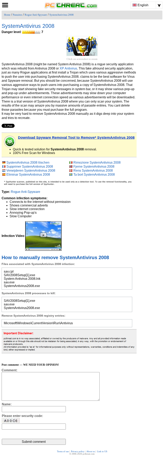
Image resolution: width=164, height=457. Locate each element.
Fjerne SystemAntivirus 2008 (93, 166)
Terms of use (63, 451)
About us (90, 451)
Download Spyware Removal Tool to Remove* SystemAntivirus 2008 (76, 138)
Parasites (17, 14)
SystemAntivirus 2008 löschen (27, 162)
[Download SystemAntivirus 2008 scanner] (10, 142)
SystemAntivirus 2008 (61, 14)
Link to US (102, 451)
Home (7, 14)
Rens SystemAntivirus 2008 (93, 170)
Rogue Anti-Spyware (36, 14)
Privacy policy (77, 451)
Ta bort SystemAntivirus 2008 (94, 174)
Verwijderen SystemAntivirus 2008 (30, 170)
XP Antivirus (68, 68)
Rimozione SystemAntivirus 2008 (97, 162)
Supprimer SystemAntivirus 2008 (29, 166)
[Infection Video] (43, 236)
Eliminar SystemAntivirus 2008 (28, 174)
